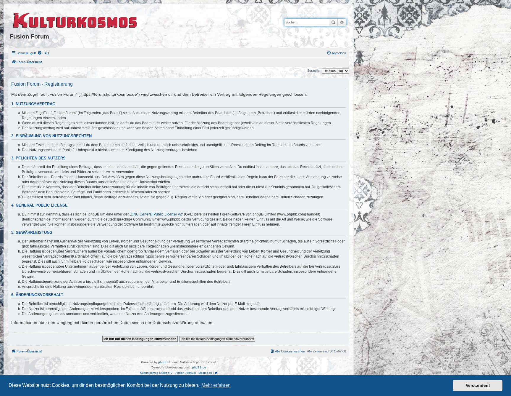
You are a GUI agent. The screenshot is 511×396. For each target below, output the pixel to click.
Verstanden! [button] (478, 385)
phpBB (163, 362)
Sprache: (313, 70)
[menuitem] (43, 53)
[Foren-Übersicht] (75, 19)
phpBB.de (199, 367)
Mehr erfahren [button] (216, 385)
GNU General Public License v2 (156, 214)
